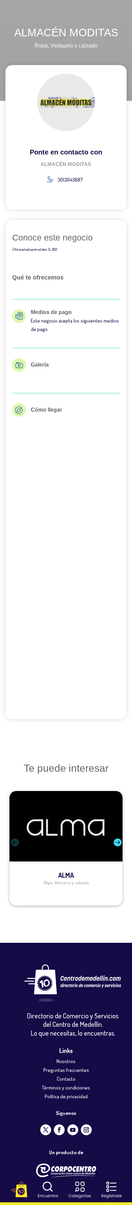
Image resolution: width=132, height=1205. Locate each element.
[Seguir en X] (45, 1129)
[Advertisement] (66, 640)
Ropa (41, 45)
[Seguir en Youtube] (72, 1129)
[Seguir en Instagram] (86, 1129)
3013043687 (70, 179)
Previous (4, 848)
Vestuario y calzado (73, 45)
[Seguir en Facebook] (59, 1129)
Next (127, 848)
